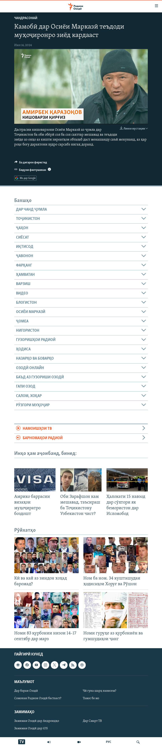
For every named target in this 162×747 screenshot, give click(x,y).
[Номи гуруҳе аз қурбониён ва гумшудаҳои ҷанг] (115, 610)
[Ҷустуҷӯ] (138, 742)
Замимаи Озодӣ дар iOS (31, 728)
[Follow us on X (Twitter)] (54, 665)
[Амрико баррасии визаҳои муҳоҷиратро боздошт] (35, 480)
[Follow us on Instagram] (45, 665)
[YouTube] (79, 742)
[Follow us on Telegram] (63, 665)
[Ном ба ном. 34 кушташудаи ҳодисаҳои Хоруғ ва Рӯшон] (115, 555)
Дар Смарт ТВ (92, 721)
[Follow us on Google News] (18, 665)
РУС (108, 742)
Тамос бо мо (91, 698)
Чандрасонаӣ (25, 18)
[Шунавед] (49, 742)
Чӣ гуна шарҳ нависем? (99, 690)
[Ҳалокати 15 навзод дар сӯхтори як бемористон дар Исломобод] (127, 480)
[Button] (30, 163)
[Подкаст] (82, 665)
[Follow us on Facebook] (27, 665)
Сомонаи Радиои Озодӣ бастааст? (37, 698)
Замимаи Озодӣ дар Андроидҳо (36, 721)
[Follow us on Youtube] (36, 665)
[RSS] (73, 665)
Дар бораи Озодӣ (26, 690)
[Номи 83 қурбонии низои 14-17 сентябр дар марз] (46, 610)
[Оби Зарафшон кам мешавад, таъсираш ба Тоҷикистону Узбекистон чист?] (81, 480)
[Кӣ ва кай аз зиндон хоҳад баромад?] (46, 555)
